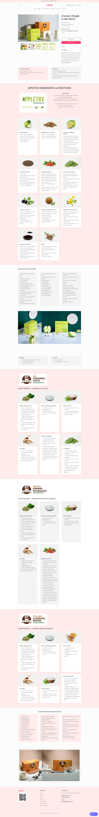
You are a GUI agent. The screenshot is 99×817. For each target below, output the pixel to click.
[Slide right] (57, 46)
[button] (19, 5)
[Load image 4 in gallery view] (45, 46)
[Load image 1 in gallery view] (24, 46)
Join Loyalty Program (44, 805)
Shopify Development (49, 813)
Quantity (63, 32)
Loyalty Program (43, 803)
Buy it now (71, 42)
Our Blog (41, 799)
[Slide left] (19, 46)
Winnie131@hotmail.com (67, 801)
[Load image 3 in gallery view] (38, 46)
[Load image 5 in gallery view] (53, 46)
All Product (42, 795)
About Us (42, 797)
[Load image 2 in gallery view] (31, 46)
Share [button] (63, 46)
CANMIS (43, 813)
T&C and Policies (43, 801)
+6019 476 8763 (65, 797)
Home (41, 793)
